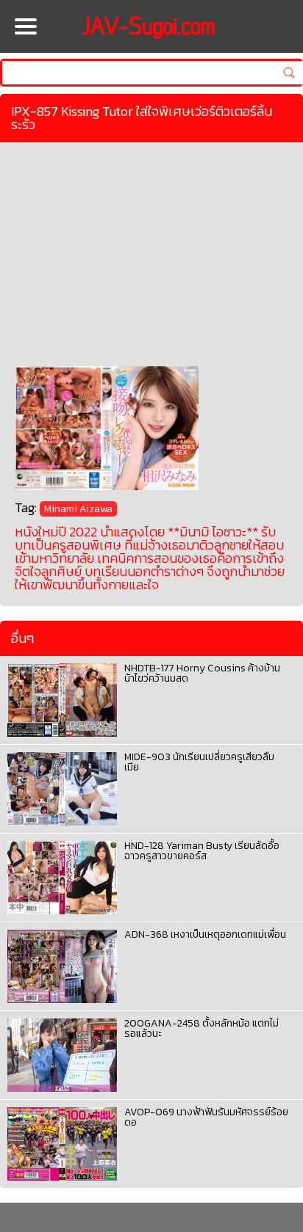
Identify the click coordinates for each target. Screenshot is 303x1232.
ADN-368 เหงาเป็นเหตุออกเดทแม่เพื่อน (205, 934)
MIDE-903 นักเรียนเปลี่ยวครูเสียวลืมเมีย (199, 762)
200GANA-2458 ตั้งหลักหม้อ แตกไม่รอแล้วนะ (201, 1028)
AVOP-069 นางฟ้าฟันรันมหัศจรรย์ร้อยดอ (206, 1117)
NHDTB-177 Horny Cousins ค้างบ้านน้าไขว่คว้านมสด (202, 673)
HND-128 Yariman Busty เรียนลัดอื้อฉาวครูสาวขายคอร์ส (201, 851)
